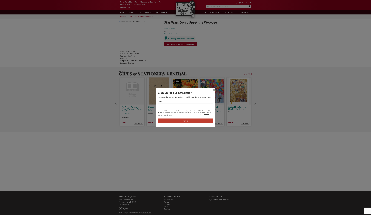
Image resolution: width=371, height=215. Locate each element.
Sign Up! (185, 121)
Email (160, 101)
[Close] (214, 90)
